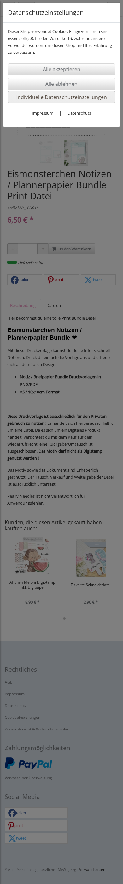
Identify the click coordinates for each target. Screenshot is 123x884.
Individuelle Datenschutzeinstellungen (61, 97)
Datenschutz (79, 113)
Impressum (42, 113)
